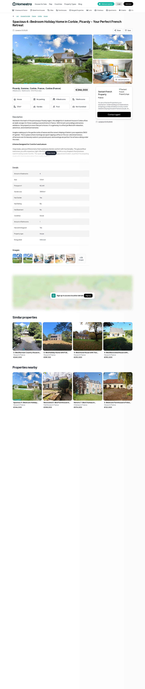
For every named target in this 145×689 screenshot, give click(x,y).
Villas (51, 10)
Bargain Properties (78, 10)
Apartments (112, 10)
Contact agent (114, 114)
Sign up (88, 295)
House (46, 16)
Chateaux (100, 10)
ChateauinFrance (80, 405)
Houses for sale (25, 16)
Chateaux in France (21, 10)
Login (119, 4)
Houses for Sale (41, 4)
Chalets (123, 10)
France (34, 16)
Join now (128, 4)
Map (50, 4)
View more (51, 153)
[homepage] (13, 16)
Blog (80, 4)
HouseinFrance (19, 355)
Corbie (40, 16)
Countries (58, 4)
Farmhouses (62, 10)
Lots (90, 10)
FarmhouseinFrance (51, 405)
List (17, 16)
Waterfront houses (38, 10)
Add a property (107, 4)
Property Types (70, 4)
